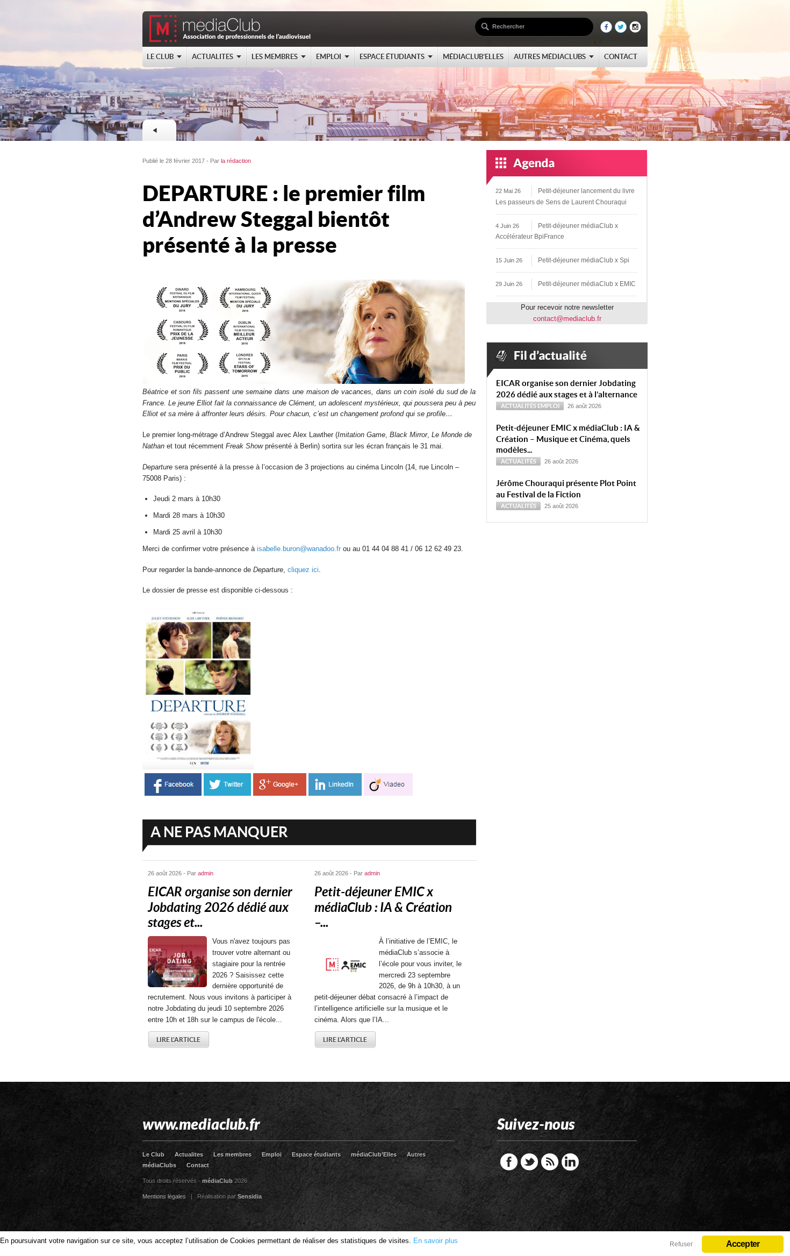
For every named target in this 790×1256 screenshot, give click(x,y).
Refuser (681, 1244)
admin (205, 873)
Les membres (232, 1154)
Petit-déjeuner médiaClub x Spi (583, 260)
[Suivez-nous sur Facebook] (606, 30)
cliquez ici (303, 570)
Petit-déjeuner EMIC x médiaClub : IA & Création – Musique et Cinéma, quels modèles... (568, 439)
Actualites (189, 1154)
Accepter (743, 1243)
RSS (549, 1162)
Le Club (153, 1154)
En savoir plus (435, 1241)
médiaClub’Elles (374, 1154)
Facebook (509, 1162)
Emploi (548, 406)
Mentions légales (164, 1196)
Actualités (518, 406)
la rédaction (236, 161)
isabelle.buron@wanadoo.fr (299, 549)
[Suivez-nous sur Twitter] (621, 30)
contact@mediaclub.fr (567, 319)
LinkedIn (570, 1162)
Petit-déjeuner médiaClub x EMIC (587, 284)
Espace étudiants (316, 1154)
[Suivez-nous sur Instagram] (635, 30)
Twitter (529, 1162)
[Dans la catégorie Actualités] (159, 130)
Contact (197, 1165)
